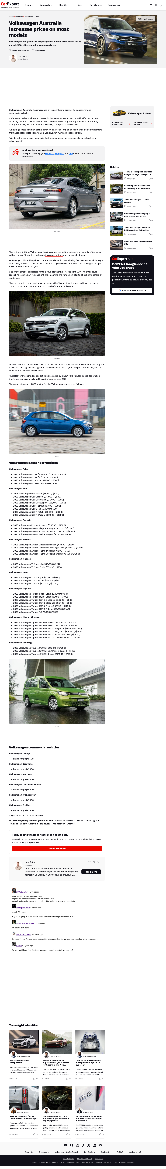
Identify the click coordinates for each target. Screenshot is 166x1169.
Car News (19, 16)
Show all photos (146, 19)
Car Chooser (96, 5)
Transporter (60, 124)
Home (11, 16)
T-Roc (61, 121)
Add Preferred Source (134, 290)
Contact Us (105, 1152)
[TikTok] (83, 1145)
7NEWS (120, 1152)
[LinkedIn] (94, 1145)
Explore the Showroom (117, 123)
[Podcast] (100, 1145)
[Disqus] (57, 919)
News (28, 5)
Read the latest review (141, 123)
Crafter (74, 124)
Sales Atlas (114, 5)
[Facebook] (71, 1145)
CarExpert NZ (135, 1152)
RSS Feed (99, 1158)
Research (45, 5)
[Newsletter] (151, 5)
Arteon (44, 121)
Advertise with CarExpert (66, 1152)
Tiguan (68, 121)
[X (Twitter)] (88, 1145)
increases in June (54, 255)
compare (59, 153)
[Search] (156, 5)
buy (71, 153)
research (49, 153)
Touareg (94, 121)
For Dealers (89, 1152)
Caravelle (20, 124)
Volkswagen (29, 16)
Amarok (35, 370)
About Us (29, 1152)
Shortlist (63, 5)
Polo (25, 121)
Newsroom (44, 1152)
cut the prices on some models (40, 260)
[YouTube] (65, 1145)
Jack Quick (23, 56)
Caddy (12, 124)
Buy (80, 5)
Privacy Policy (68, 1158)
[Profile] (161, 5)
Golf (30, 121)
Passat (36, 121)
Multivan (30, 124)
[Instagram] (77, 1145)
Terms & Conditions (84, 1158)
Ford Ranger (75, 376)
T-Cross (53, 121)
